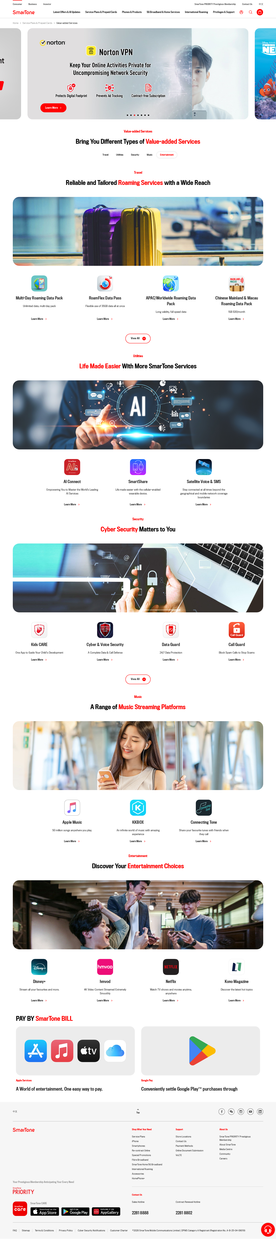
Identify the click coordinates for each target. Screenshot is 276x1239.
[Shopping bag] (260, 12)
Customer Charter (119, 1230)
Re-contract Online (141, 1150)
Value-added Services (66, 23)
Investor (47, 4)
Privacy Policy (66, 1230)
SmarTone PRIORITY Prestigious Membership (215, 4)
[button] (105, 155)
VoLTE (179, 1155)
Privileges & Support (223, 12)
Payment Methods (184, 1146)
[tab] (127, 115)
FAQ (15, 1230)
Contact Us (247, 4)
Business (32, 4)
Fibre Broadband (140, 1160)
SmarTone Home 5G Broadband (147, 1164)
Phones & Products (132, 12)
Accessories (138, 1174)
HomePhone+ (138, 1178)
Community (224, 1154)
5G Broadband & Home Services (163, 12)
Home (15, 23)
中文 (261, 4)
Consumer (17, 4)
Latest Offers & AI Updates (66, 12)
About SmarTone (227, 1144)
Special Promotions (141, 1155)
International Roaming (196, 12)
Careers (223, 1158)
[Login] (241, 12)
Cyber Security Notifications (91, 1230)
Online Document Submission (189, 1150)
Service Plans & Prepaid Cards (101, 12)
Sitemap (26, 1230)
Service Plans (138, 1136)
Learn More (51, 107)
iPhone (135, 1141)
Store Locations (183, 1136)
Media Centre (225, 1149)
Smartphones (138, 1146)
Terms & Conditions (44, 1230)
